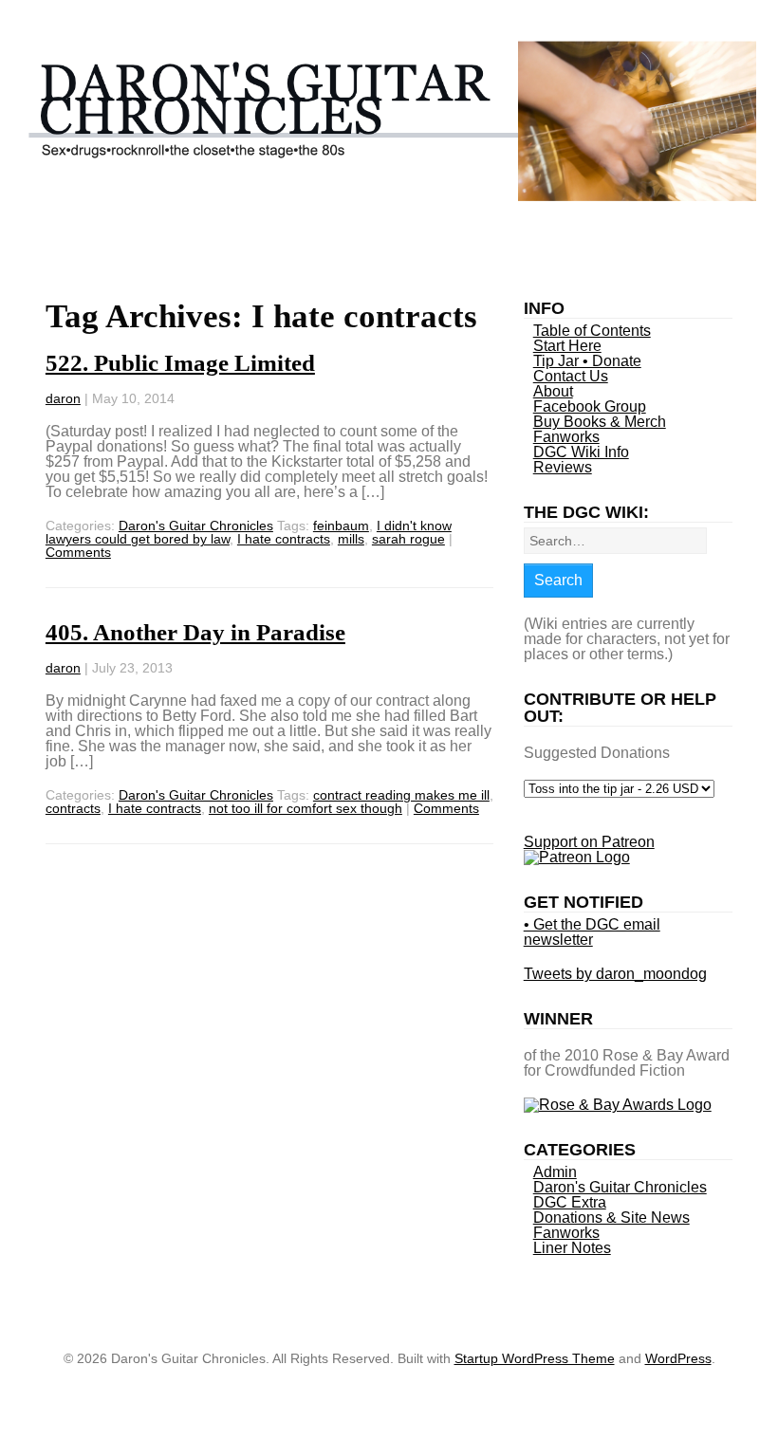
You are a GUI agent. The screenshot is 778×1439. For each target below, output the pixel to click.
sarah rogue (408, 538)
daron (63, 398)
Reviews (562, 467)
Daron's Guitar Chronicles (196, 525)
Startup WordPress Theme (534, 1358)
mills (351, 538)
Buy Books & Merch (599, 422)
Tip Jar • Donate (587, 361)
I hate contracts (283, 538)
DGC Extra (569, 1202)
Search (558, 580)
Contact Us (570, 376)
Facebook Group (589, 406)
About (553, 391)
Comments (78, 552)
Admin (555, 1172)
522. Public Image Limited (180, 363)
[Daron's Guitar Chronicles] (388, 194)
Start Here (567, 346)
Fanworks (566, 437)
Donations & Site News (611, 1217)
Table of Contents (592, 331)
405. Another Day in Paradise (195, 632)
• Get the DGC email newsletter (592, 932)
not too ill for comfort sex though (305, 808)
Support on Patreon (589, 842)
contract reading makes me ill (401, 795)
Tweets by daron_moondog (615, 974)
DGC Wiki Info (581, 452)
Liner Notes (572, 1248)
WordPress (678, 1358)
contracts (73, 808)
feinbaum (341, 525)
